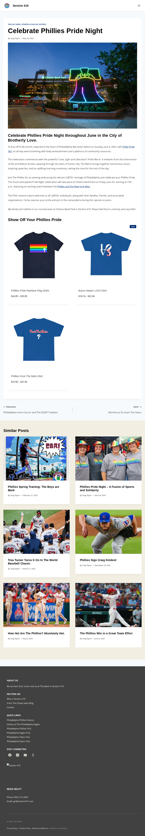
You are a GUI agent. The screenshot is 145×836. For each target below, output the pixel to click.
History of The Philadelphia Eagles (23, 724)
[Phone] (33, 755)
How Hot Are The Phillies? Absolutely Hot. (36, 633)
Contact (10, 707)
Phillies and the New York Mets (73, 186)
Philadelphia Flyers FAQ (18, 741)
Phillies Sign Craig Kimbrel (98, 560)
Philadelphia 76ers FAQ (18, 737)
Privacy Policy (12, 828)
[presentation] (36, 458)
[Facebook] (10, 755)
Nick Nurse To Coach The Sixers (125, 410)
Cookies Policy (24, 828)
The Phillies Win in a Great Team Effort (106, 633)
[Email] (25, 755)
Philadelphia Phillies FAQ (19, 728)
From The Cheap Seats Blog (20, 703)
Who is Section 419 (16, 698)
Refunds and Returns (40, 828)
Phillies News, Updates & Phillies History (27, 24)
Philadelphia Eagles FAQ (18, 732)
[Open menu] (139, 5)
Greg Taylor (15, 38)
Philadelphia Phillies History (20, 720)
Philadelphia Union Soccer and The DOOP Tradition (30, 410)
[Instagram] (17, 755)
